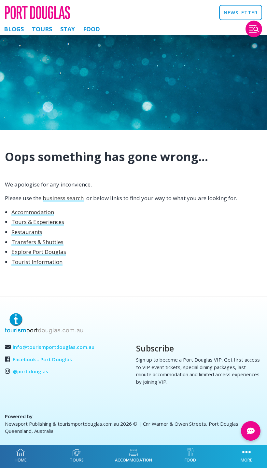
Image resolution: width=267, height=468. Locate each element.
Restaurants (26, 232)
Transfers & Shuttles (37, 242)
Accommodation (32, 212)
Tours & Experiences (37, 222)
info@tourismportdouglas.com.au (53, 347)
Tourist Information (37, 262)
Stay (67, 29)
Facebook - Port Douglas (42, 359)
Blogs (14, 29)
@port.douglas (30, 371)
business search (63, 198)
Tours (42, 29)
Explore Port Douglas (38, 251)
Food (91, 29)
